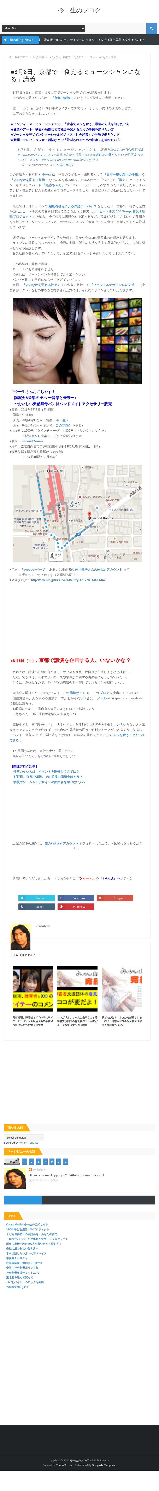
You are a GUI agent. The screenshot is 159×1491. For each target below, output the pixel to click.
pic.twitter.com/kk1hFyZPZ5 (77, 160)
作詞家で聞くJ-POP (17, 1287)
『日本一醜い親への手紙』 (122, 174)
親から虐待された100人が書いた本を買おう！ (34, 1243)
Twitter (40, 898)
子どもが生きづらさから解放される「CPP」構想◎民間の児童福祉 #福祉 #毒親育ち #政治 (122, 1021)
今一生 (46, 174)
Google (118, 898)
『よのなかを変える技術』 (29, 180)
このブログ (63, 425)
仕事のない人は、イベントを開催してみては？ (46, 771)
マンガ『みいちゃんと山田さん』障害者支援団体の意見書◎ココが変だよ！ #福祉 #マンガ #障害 (77, 1021)
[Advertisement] (77, 617)
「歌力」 (122, 180)
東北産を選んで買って (19, 1277)
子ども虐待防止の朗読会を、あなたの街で (31, 1234)
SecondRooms (32, 441)
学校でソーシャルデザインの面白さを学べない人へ (49, 782)
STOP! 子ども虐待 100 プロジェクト (27, 1229)
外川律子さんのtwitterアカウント (98, 569)
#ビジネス (48, 160)
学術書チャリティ (17, 1258)
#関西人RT (132, 155)
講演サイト (78, 693)
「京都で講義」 (62, 98)
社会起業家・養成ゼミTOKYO (24, 1263)
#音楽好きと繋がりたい (107, 155)
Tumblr (40, 906)
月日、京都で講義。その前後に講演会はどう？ (48, 776)
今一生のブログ (79, 10)
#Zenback (24, 155)
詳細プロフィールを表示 (43, 1180)
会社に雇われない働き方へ (22, 1248)
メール (102, 698)
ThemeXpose (64, 1465)
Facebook (79, 898)
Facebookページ (33, 569)
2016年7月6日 (62, 165)
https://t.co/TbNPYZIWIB (125, 149)
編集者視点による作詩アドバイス (72, 206)
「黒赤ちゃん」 (53, 185)
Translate (32, 1142)
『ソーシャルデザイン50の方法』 (114, 285)
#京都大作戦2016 (76, 155)
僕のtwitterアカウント (62, 843)
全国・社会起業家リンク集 (22, 1267)
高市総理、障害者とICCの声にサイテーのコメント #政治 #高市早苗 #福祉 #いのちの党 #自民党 (33, 1021)
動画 (125, 40)
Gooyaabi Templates (104, 1465)
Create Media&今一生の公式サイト (27, 1224)
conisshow (39, 1169)
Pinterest (79, 906)
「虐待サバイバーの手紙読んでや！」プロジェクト (37, 1238)
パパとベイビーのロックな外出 (25, 1282)
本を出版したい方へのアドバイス (26, 1253)
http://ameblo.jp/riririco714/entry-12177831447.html (68, 580)
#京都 (34, 160)
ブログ (104, 693)
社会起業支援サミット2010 (22, 1272)
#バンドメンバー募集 (47, 155)
